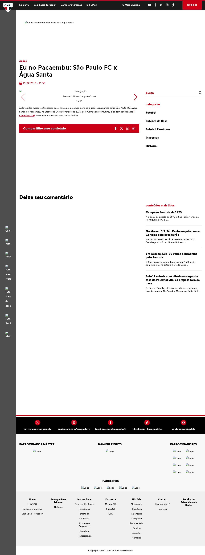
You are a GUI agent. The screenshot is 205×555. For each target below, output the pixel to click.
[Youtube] (149, 5)
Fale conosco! (162, 504)
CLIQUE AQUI (26, 115)
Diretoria (84, 513)
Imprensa (162, 509)
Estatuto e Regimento (84, 525)
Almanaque (136, 504)
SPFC (8, 8)
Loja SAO (24, 5)
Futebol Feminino (158, 129)
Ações (23, 60)
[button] (135, 97)
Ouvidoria (84, 531)
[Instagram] (167, 5)
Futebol (151, 112)
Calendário (136, 513)
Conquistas (136, 518)
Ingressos (152, 137)
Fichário (137, 528)
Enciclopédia (136, 523)
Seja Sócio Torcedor (45, 5)
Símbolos (136, 533)
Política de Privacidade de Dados (189, 502)
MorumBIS (110, 504)
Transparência (84, 536)
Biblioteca (136, 509)
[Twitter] (161, 5)
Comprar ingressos (71, 5)
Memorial (136, 537)
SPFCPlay (91, 5)
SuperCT (110, 509)
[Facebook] (155, 5)
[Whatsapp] (127, 128)
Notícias (192, 4)
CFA (110, 513)
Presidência (84, 509)
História (151, 146)
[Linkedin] (133, 128)
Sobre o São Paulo (84, 504)
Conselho (84, 518)
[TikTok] (173, 5)
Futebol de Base (156, 121)
